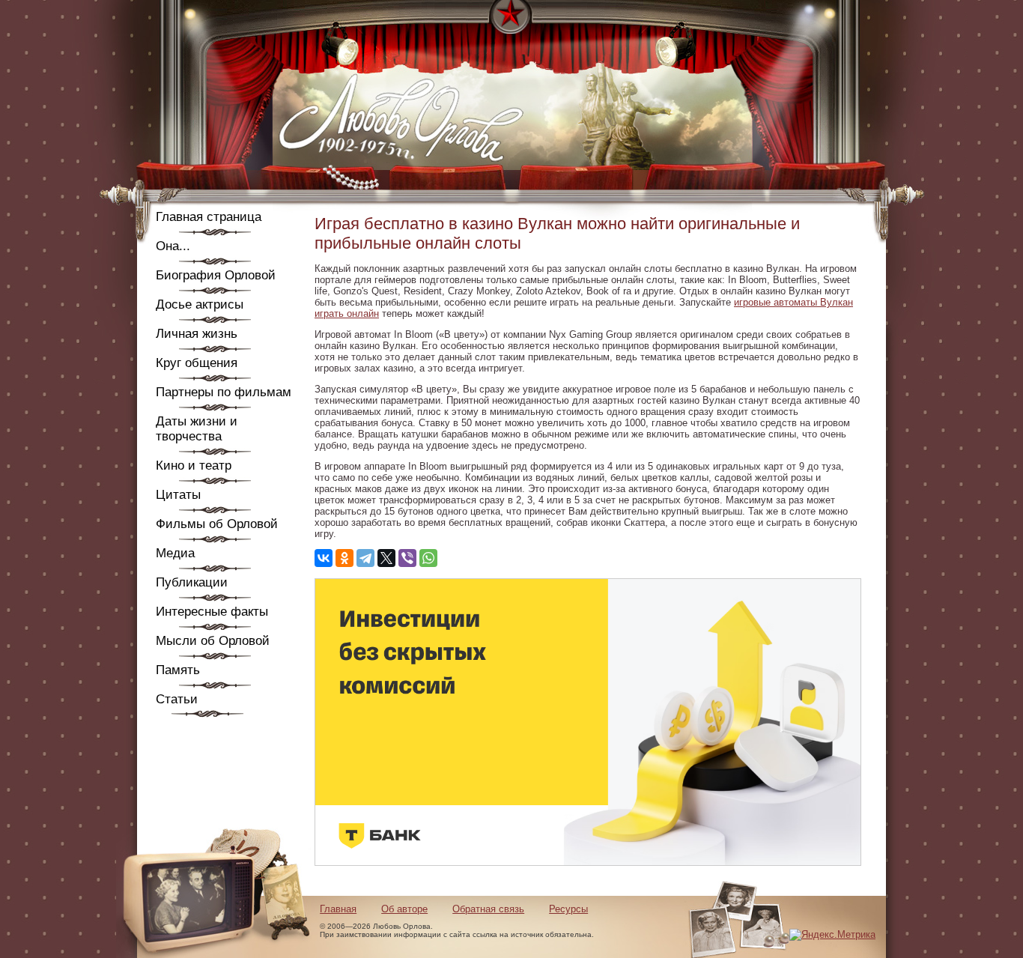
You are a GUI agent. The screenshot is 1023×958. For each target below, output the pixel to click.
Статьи (177, 699)
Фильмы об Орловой (217, 524)
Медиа (175, 553)
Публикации (192, 582)
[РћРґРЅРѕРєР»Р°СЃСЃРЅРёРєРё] (344, 558)
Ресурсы (568, 909)
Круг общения (196, 363)
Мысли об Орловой (213, 641)
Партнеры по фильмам (223, 392)
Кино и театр (193, 465)
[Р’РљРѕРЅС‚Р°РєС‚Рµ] (324, 558)
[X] (386, 558)
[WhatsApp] (428, 558)
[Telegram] (365, 558)
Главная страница (208, 217)
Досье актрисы (199, 304)
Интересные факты (212, 611)
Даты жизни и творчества (196, 428)
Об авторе (404, 909)
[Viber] (407, 558)
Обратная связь (488, 909)
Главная (338, 909)
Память (178, 670)
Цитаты (178, 495)
